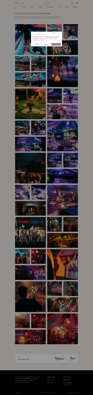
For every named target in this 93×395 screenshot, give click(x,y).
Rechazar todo (37, 44)
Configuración (46, 44)
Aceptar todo (56, 44)
